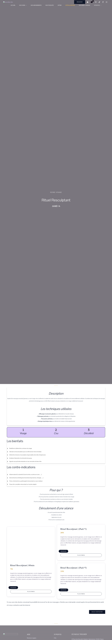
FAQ (55, 638)
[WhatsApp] (106, 2)
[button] (26, 5)
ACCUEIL (13, 5)
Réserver (80, 2)
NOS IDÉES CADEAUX (84, 5)
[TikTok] (99, 2)
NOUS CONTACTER (97, 612)
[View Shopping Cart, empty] (91, 2)
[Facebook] (103, 2)
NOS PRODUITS (50, 5)
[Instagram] (96, 2)
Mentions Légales (31, 638)
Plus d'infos (31, 591)
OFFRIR (59, 5)
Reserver (13, 587)
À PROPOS (97, 5)
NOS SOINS (22, 5)
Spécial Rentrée (70, 5)
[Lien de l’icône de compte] (87, 2)
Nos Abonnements (36, 5)
